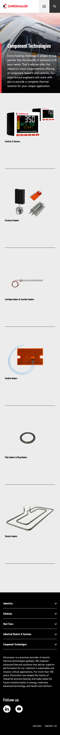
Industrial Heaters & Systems (17, 634)
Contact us (51, 726)
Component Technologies (15, 644)
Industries (8, 603)
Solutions (7, 613)
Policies (37, 726)
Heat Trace (8, 624)
